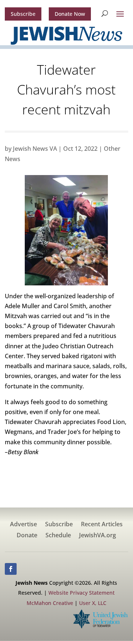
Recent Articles (102, 524)
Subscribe (23, 13)
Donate (27, 536)
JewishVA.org (97, 536)
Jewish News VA (35, 149)
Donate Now (70, 13)
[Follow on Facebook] (11, 569)
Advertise (23, 524)
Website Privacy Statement (81, 592)
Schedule (58, 536)
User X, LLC (92, 602)
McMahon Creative (50, 602)
